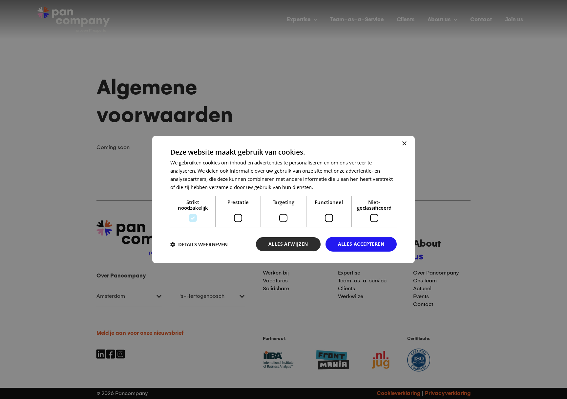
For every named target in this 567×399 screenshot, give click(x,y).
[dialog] (283, 199)
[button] (199, 244)
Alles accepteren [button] (361, 244)
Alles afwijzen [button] (288, 244)
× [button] (404, 143)
